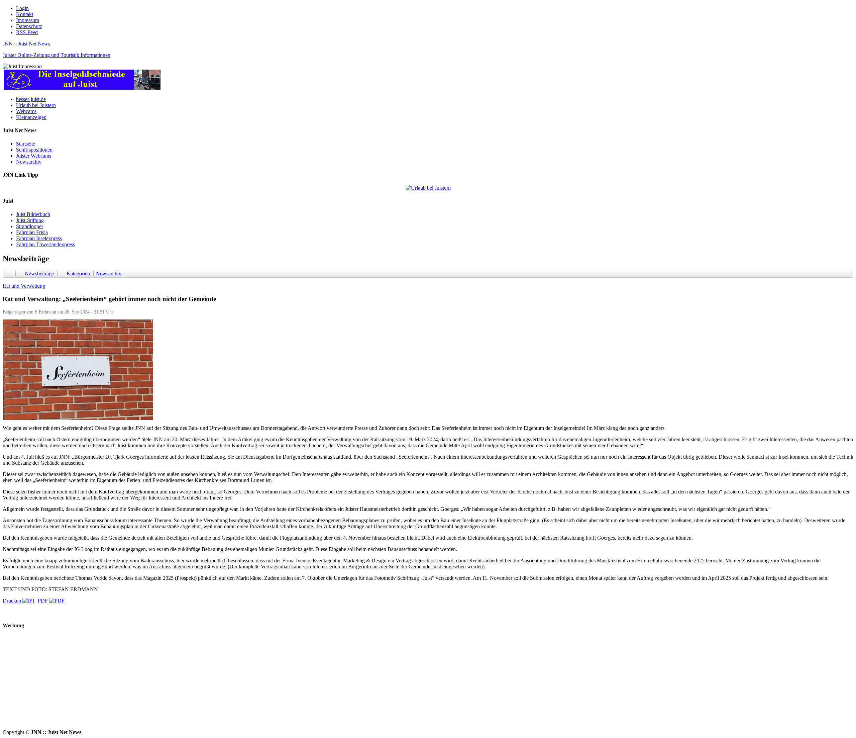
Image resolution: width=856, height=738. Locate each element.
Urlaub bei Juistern (36, 105)
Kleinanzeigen (31, 117)
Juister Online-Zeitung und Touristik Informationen (56, 55)
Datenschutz (29, 26)
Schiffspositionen (34, 150)
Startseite (25, 144)
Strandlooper (29, 226)
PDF (43, 601)
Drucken (12, 601)
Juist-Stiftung (30, 220)
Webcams (26, 111)
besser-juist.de (31, 99)
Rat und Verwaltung (24, 286)
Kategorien (78, 273)
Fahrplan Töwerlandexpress (45, 244)
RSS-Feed (27, 32)
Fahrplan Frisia (32, 232)
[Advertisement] (203, 682)
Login (22, 8)
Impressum (27, 20)
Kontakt (24, 14)
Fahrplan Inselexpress (39, 238)
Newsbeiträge (39, 273)
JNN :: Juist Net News (26, 44)
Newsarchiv (28, 162)
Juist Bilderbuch (33, 214)
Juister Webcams (33, 156)
